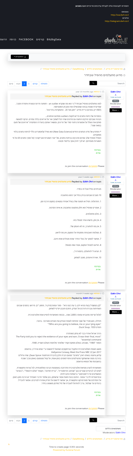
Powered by (59, 450)
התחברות (93, 166)
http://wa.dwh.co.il (120, 15)
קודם (35, 83)
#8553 (97, 92)
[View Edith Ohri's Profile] (115, 94)
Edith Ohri (116, 91)
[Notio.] (115, 39)
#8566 (97, 293)
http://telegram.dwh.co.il (117, 21)
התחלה (44, 83)
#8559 (97, 177)
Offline (115, 101)
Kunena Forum (73, 450)
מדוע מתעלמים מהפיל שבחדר (57, 96)
